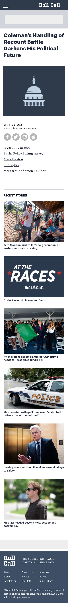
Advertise (44, 572)
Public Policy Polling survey (23, 153)
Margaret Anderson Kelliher (25, 171)
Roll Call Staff (14, 125)
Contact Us (27, 572)
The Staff (26, 581)
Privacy (25, 576)
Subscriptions (46, 581)
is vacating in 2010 (17, 147)
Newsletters (10, 581)
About (7, 572)
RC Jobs (43, 576)
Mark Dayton (13, 159)
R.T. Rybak (11, 165)
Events (7, 576)
